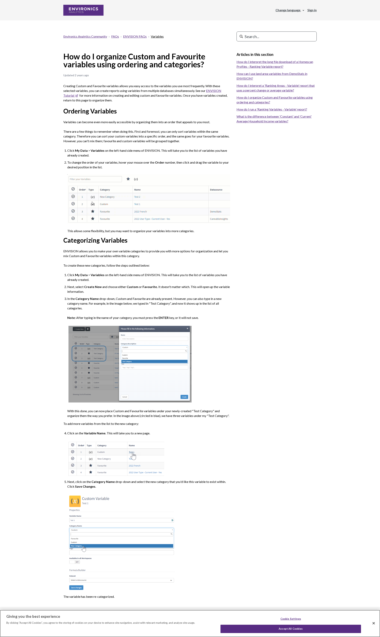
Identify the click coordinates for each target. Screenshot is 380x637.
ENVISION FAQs (135, 36)
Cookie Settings (290, 618)
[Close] (373, 623)
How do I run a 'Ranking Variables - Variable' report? (272, 109)
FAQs (115, 36)
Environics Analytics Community (85, 36)
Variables (157, 36)
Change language (288, 10)
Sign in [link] (312, 10)
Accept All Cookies (291, 628)
